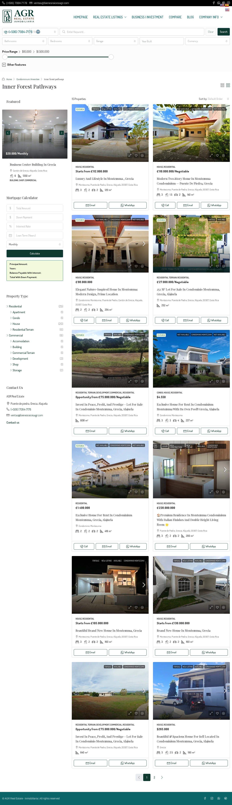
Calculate (35, 253)
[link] (110, 133)
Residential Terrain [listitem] (23, 329)
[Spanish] (227, 5)
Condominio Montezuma (134, 109)
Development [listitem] (20, 358)
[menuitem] (18, 32)
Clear (211, 31)
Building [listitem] (17, 347)
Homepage (81, 17)
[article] (34, 148)
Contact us (13, 422)
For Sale (95, 109)
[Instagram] (213, 798)
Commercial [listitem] (16, 335)
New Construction (176, 446)
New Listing (106, 109)
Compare (175, 17)
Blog (190, 17)
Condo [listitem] (16, 318)
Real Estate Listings (108, 17)
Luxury (165, 446)
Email (92, 205)
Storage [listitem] (17, 370)
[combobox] (44, 32)
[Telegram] (226, 798)
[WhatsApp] (219, 798)
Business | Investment (147, 17)
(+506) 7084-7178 (21, 409)
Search (223, 31)
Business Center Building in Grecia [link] (33, 164)
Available (118, 109)
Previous (8, 133)
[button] (116, 64)
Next (61, 133)
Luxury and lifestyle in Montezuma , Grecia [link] (105, 179)
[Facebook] (206, 798)
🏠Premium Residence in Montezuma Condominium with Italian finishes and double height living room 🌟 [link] (191, 519)
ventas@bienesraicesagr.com (27, 415)
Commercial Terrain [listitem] (24, 353)
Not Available (183, 109)
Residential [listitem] (15, 306)
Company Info (209, 17)
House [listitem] (16, 324)
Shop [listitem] (15, 364)
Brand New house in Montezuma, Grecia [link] (183, 630)
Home (9, 79)
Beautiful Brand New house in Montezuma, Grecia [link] (109, 630)
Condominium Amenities (27, 79)
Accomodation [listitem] (21, 341)
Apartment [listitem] (19, 312)
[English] (227, 9)
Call (167, 205)
